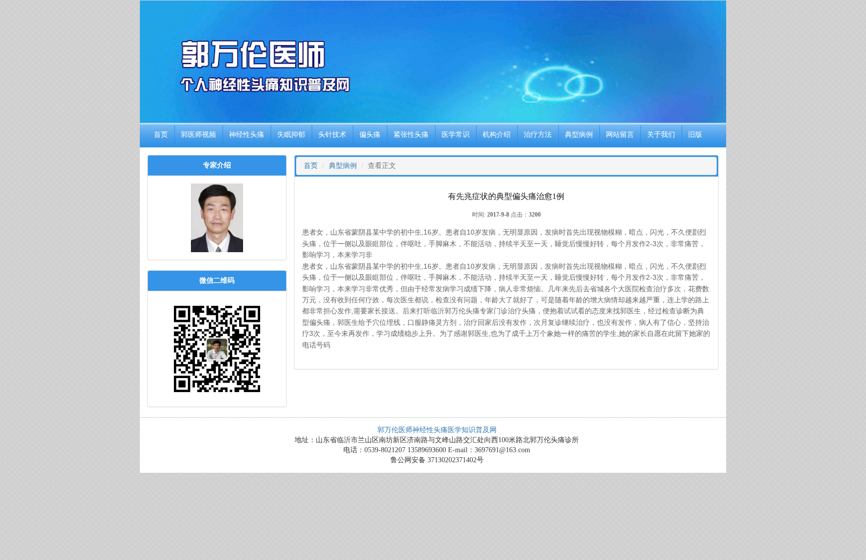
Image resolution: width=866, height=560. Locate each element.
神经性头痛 (246, 134)
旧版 (695, 134)
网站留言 (620, 134)
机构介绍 (497, 134)
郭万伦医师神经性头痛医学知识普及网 (437, 430)
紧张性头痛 (410, 134)
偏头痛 (369, 134)
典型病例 (579, 134)
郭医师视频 (198, 134)
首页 (161, 134)
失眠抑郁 (291, 134)
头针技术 (332, 134)
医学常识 (456, 134)
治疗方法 (538, 134)
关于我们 (661, 134)
